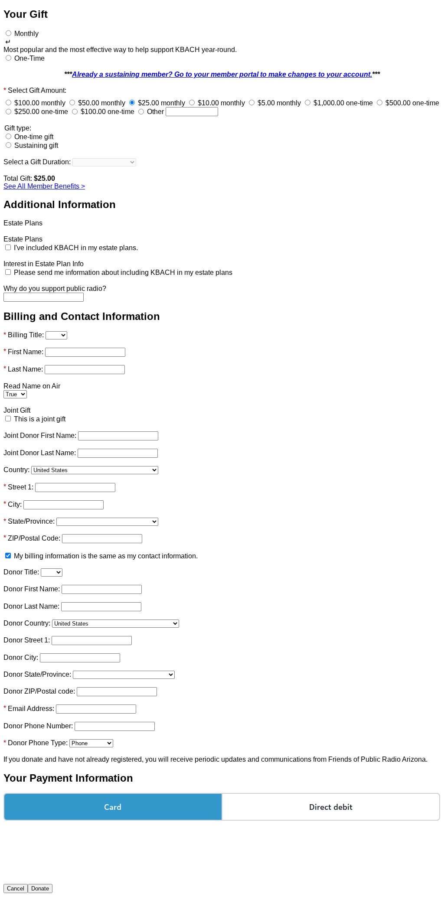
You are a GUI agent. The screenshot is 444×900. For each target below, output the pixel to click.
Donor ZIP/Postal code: (39, 691)
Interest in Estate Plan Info (43, 263)
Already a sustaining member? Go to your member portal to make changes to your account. (222, 74)
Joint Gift (16, 410)
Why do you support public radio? (54, 288)
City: (15, 504)
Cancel (15, 888)
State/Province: (31, 521)
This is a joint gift (39, 419)
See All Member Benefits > (44, 186)
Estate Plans (22, 223)
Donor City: (20, 657)
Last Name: (25, 369)
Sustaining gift (36, 145)
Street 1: (20, 487)
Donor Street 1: (26, 640)
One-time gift (33, 136)
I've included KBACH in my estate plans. (76, 247)
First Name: (25, 351)
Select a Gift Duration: (37, 162)
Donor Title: (21, 572)
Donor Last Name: (31, 606)
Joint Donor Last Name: (39, 453)
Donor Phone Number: (38, 726)
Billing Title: (26, 335)
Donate (40, 888)
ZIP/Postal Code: (34, 538)
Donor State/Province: (37, 674)
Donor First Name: (31, 589)
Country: (16, 469)
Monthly (26, 33)
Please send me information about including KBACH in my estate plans (123, 272)
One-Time (29, 58)
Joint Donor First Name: (39, 435)
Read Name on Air (31, 386)
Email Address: (31, 708)
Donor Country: (26, 623)
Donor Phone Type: (38, 743)
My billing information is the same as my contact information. (106, 556)
